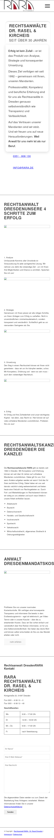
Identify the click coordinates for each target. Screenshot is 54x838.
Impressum (8, 834)
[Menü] (46, 6)
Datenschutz (17, 834)
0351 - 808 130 (22, 156)
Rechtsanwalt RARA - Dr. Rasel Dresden (28, 831)
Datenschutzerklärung (13, 806)
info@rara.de (23, 167)
